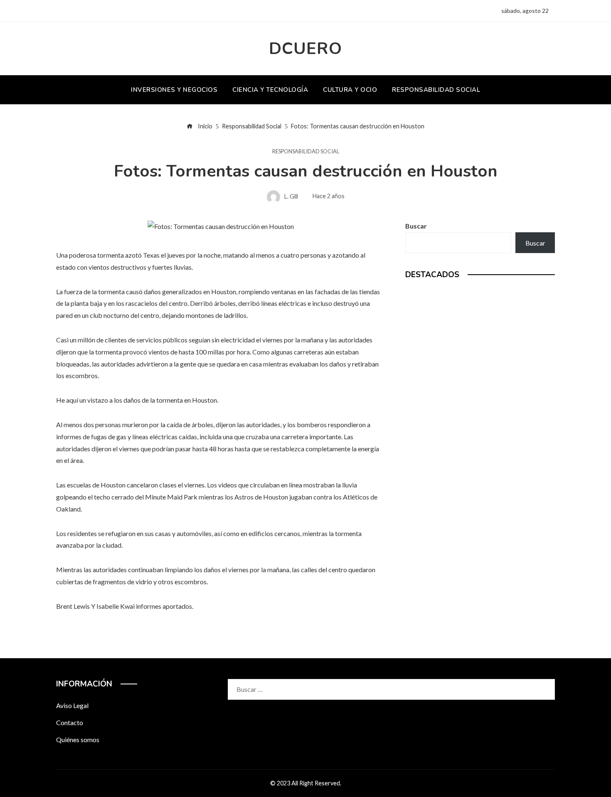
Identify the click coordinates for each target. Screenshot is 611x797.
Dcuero (305, 48)
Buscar (416, 226)
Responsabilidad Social (305, 151)
